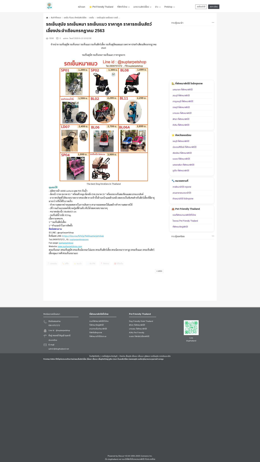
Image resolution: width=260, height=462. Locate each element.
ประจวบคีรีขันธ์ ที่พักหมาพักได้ (184, 147)
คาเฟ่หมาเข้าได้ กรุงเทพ (182, 187)
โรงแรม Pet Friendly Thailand (185, 220)
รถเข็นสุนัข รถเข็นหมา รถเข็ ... (108, 17)
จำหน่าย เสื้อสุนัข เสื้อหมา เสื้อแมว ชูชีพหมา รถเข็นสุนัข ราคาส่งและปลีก (145, 356)
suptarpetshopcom (79, 239)
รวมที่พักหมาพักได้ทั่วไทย (98, 321)
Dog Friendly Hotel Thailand (141, 321)
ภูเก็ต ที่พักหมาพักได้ (181, 170)
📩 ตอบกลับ (52, 263)
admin (65, 38)
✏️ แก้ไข (65, 263)
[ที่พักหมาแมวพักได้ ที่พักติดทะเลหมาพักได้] (213, 22)
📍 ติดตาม (104, 263)
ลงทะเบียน (214, 6)
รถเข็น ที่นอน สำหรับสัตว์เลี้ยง (75, 17)
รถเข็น (91, 17)
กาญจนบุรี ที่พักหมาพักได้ (183, 101)
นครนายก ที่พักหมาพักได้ (183, 89)
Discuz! (121, 456)
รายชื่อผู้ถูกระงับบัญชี (109, 356)
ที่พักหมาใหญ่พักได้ (180, 226)
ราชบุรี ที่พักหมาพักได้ (181, 107)
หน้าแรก (81, 7)
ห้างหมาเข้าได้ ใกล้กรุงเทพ (183, 198)
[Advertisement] (124, 407)
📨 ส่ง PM (91, 263)
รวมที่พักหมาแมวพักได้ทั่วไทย (184, 215)
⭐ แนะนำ (78, 263)
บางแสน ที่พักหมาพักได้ (182, 113)
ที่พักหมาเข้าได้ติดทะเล (97, 336)
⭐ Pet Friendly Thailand (101, 7)
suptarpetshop (66, 242)
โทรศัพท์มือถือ (94, 356)
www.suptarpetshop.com (70, 246)
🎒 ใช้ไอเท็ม (118, 263)
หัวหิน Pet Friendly (136, 332)
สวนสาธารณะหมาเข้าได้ (182, 193)
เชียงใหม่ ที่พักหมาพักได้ (182, 153)
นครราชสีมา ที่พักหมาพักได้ (183, 164)
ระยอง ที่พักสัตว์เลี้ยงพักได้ (139, 336)
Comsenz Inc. (146, 456)
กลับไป (160, 271)
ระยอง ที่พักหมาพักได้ (181, 159)
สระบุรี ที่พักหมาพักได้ (181, 95)
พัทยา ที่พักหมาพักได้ (181, 119)
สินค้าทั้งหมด (56, 17)
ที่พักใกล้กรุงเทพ (95, 332)
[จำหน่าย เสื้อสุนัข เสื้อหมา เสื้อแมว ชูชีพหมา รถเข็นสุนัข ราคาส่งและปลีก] (49, 5)
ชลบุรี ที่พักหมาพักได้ (181, 141)
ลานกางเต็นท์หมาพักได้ (98, 328)
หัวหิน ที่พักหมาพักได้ (181, 125)
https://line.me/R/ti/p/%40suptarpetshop (83, 235)
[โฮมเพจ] (47, 18)
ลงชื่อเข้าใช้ (201, 6)
